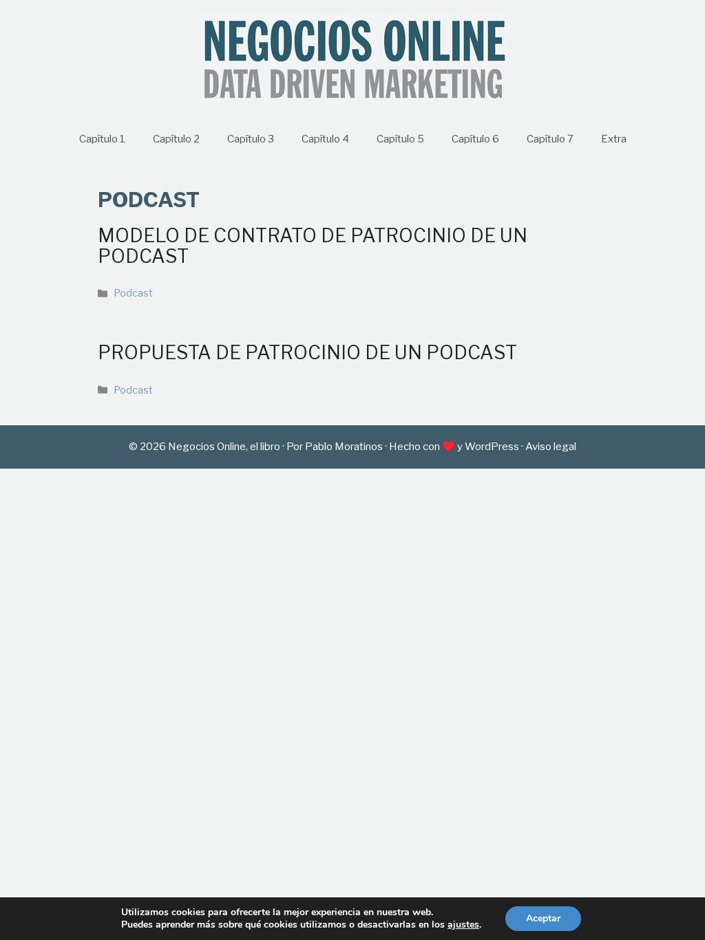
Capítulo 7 (550, 139)
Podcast (133, 293)
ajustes (463, 925)
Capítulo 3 (250, 139)
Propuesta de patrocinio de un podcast (307, 352)
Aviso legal (550, 446)
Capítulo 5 (400, 139)
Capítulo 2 (176, 139)
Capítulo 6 (475, 139)
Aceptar (543, 918)
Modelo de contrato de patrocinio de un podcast (312, 246)
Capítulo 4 (325, 139)
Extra (614, 139)
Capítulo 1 (102, 139)
